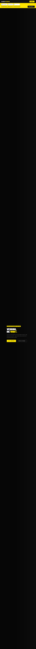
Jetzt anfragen (11, 340)
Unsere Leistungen (21, 340)
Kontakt (32, 1)
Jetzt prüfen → (31, 6)
